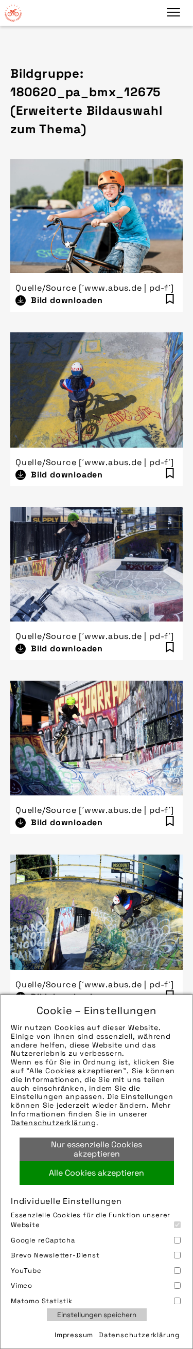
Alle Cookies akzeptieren (96, 1172)
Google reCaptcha (43, 1240)
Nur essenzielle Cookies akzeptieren (96, 1149)
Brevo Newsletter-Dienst (55, 1255)
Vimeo (21, 1285)
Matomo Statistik (42, 1301)
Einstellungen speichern (96, 1314)
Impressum (74, 1334)
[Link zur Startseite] (13, 13)
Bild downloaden (67, 300)
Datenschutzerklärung (53, 1122)
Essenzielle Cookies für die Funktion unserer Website (90, 1220)
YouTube (26, 1270)
